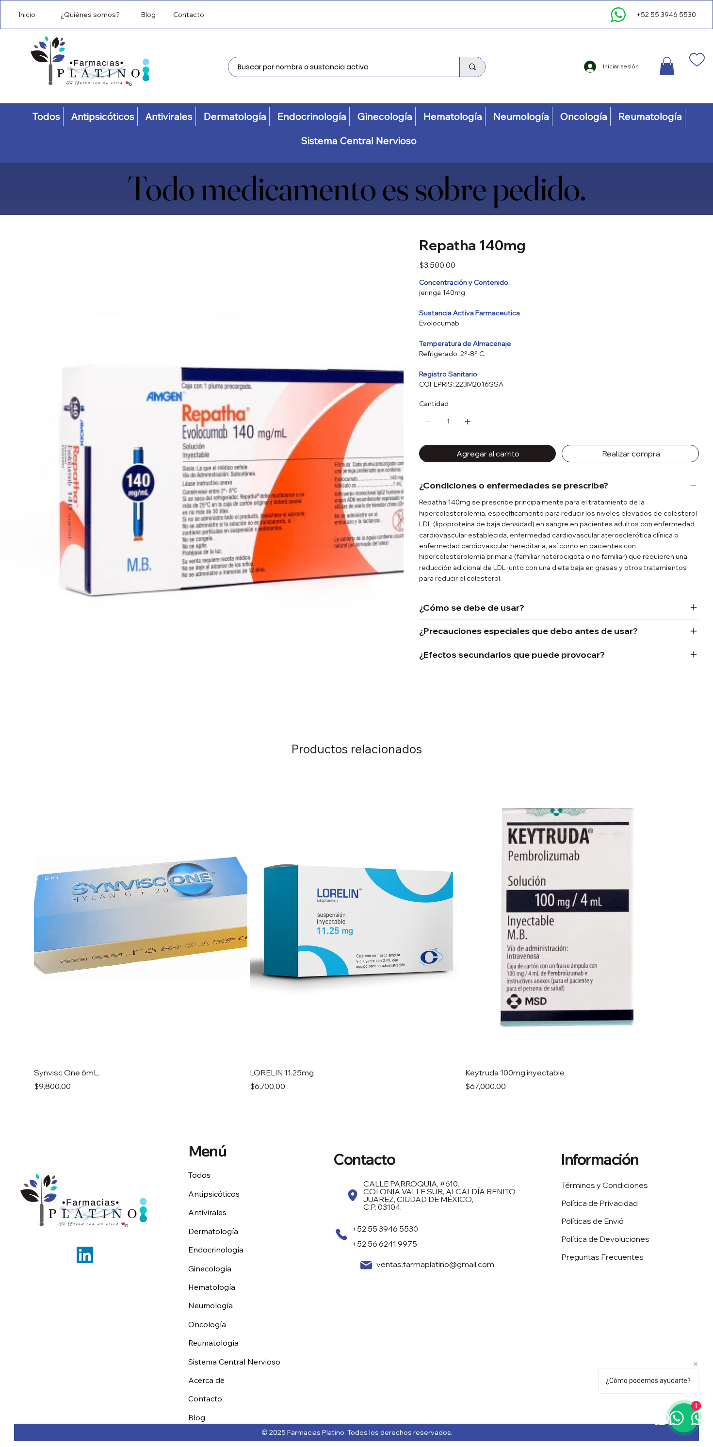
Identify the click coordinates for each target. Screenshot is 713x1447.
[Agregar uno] (467, 421)
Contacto (188, 14)
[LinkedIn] (85, 1255)
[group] (356, 933)
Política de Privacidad (599, 1203)
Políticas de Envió (592, 1221)
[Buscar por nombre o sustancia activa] (472, 67)
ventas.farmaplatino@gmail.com (435, 1264)
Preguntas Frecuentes (602, 1257)
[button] (667, 66)
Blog (148, 14)
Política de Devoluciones (605, 1239)
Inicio (27, 14)
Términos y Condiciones (604, 1185)
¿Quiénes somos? (90, 14)
